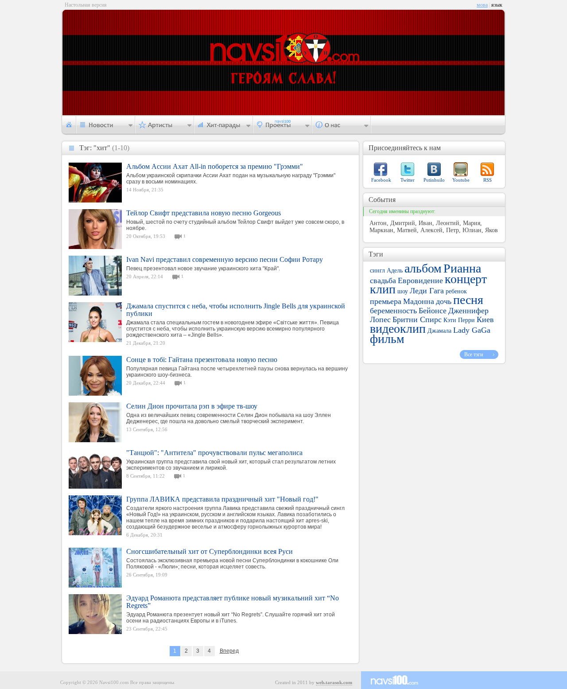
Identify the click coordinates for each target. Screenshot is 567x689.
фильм (387, 339)
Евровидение (420, 280)
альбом (423, 268)
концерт (466, 279)
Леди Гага (427, 290)
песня (468, 300)
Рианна (462, 268)
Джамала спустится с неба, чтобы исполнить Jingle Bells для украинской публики (235, 309)
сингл (377, 270)
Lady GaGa (471, 330)
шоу (402, 291)
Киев (485, 319)
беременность (393, 310)
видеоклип (398, 328)
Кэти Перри (459, 320)
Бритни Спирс (417, 319)
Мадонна (418, 301)
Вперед (229, 651)
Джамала (439, 330)
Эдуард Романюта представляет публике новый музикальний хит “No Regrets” (232, 601)
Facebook (381, 180)
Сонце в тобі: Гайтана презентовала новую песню (201, 359)
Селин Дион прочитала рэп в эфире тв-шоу (191, 406)
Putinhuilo (434, 180)
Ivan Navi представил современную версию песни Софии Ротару (224, 259)
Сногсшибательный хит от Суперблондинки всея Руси (209, 551)
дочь (443, 301)
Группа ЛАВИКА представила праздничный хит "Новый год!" (222, 499)
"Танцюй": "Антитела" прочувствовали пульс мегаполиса (214, 452)
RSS (487, 180)
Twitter (407, 180)
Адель (395, 270)
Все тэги (473, 354)
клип (383, 289)
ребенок (456, 291)
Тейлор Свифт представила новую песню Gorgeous (203, 213)
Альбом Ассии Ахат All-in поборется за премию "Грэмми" (214, 166)
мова (482, 5)
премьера (385, 301)
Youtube (461, 180)
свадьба (383, 280)
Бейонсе (433, 310)
